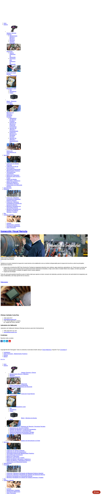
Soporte (6, 355)
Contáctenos (7, 352)
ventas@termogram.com (10, 319)
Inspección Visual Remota (14, 231)
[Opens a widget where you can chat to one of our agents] (96, 492)
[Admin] (5, 356)
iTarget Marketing (47, 349)
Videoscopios (4, 282)
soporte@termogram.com (10, 332)
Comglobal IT (63, 349)
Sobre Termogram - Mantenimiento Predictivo (15, 353)
